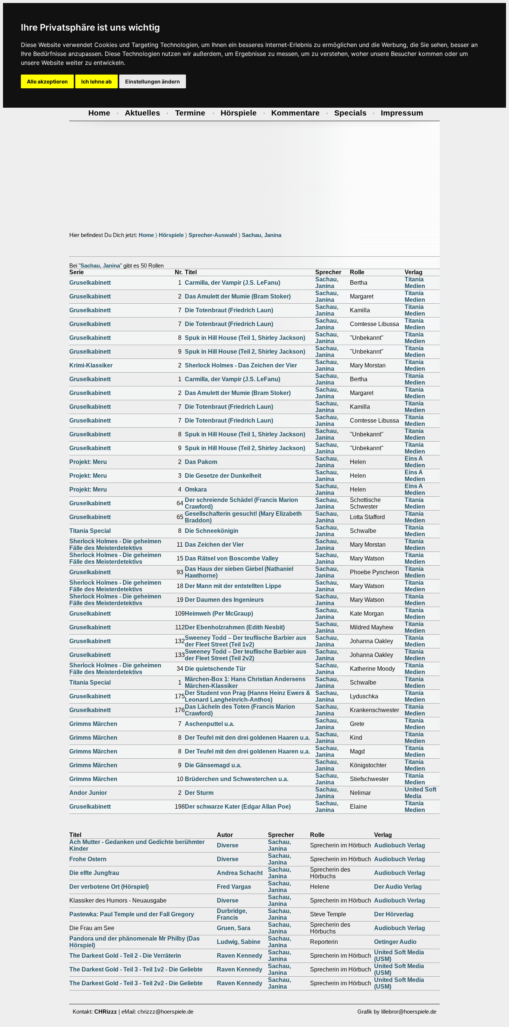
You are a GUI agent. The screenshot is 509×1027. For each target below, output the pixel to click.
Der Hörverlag (394, 914)
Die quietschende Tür (215, 669)
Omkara (196, 489)
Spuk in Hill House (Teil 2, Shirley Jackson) (245, 351)
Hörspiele (171, 235)
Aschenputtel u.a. (209, 724)
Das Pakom (201, 462)
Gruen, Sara (233, 928)
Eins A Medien (415, 461)
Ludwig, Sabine (238, 942)
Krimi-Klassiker (91, 365)
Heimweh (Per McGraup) (219, 613)
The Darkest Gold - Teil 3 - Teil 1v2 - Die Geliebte (136, 969)
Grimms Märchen (93, 724)
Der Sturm (199, 793)
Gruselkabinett (90, 282)
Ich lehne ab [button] (96, 81)
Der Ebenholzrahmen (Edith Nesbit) (235, 627)
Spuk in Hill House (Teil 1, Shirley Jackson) (245, 338)
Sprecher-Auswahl (213, 235)
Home (146, 235)
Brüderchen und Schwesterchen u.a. (236, 779)
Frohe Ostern (88, 859)
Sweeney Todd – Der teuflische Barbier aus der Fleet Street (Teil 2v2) (245, 654)
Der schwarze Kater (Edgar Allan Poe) (238, 806)
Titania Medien (415, 282)
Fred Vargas (234, 887)
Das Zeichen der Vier (214, 544)
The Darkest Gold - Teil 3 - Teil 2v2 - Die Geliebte (136, 983)
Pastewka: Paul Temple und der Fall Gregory (131, 914)
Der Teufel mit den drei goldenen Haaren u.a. (247, 737)
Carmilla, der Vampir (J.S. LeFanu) (232, 282)
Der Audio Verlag (398, 887)
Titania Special (90, 531)
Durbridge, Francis (232, 914)
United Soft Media (420, 792)
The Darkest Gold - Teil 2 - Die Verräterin (125, 955)
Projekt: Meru (88, 462)
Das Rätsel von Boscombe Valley (231, 558)
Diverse (227, 845)
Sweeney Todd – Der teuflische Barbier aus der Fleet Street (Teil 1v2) (245, 641)
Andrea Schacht (240, 873)
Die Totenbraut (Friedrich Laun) (229, 310)
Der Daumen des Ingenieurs (224, 600)
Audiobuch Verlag (399, 845)
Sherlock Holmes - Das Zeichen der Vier (241, 365)
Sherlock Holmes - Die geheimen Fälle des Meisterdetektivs (115, 544)
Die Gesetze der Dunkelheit (223, 476)
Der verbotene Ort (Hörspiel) (109, 887)
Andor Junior (88, 793)
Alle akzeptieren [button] (47, 81)
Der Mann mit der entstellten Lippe (233, 586)
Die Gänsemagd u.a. (213, 765)
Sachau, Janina (261, 235)
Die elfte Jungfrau (94, 873)
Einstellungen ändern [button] (152, 81)
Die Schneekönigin (211, 531)
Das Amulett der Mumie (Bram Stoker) (238, 296)
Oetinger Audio (395, 942)
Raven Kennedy (239, 955)
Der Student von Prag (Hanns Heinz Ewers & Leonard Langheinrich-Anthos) (247, 696)
